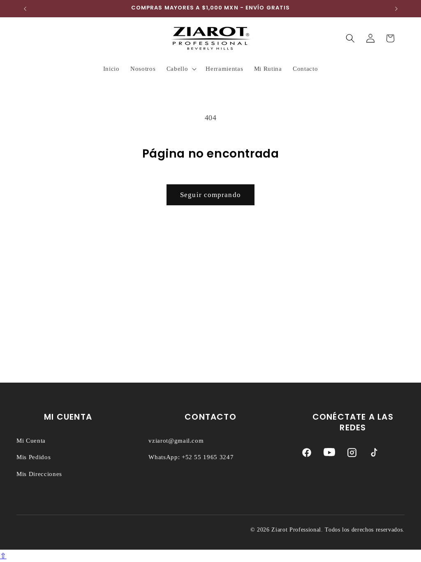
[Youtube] (329, 454)
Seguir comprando (210, 195)
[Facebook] (306, 454)
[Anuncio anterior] (25, 8)
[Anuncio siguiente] (396, 8)
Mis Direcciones (39, 474)
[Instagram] (352, 454)
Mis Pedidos (33, 457)
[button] (181, 68)
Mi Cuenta (31, 440)
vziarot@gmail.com (176, 440)
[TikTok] (374, 454)
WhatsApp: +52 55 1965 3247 (191, 457)
